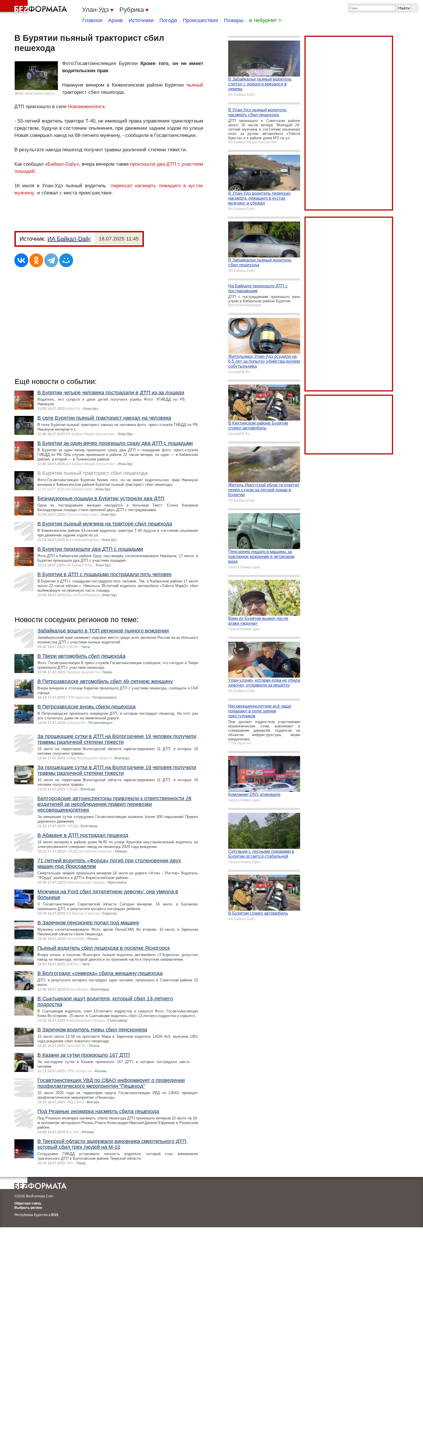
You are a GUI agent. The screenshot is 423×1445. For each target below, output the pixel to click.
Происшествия (200, 20)
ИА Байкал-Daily (69, 239)
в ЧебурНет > (265, 20)
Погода (168, 20)
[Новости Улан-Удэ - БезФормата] (34, 7)
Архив (115, 20)
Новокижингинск (86, 106)
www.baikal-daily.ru (40, 93)
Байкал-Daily (61, 164)
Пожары (233, 20)
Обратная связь (27, 1203)
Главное (92, 20)
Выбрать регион (28, 1208)
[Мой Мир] (66, 260)
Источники (141, 20)
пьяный (194, 85)
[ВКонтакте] (21, 260)
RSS (54, 1215)
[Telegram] (51, 260)
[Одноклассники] (36, 260)
